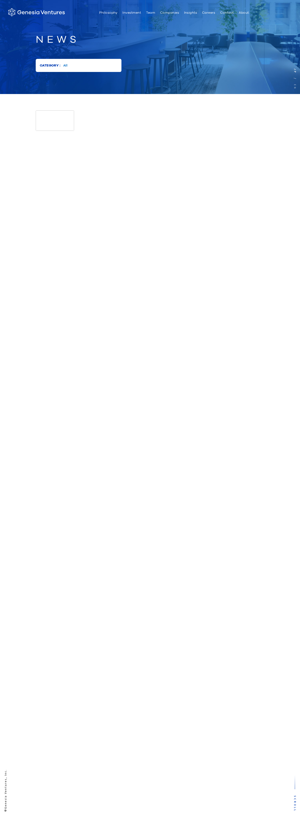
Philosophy (108, 12)
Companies (169, 12)
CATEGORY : (50, 65)
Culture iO (266, 12)
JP (295, 71)
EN (295, 87)
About (244, 12)
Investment (131, 12)
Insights (190, 12)
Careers (208, 12)
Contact (227, 12)
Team (150, 12)
